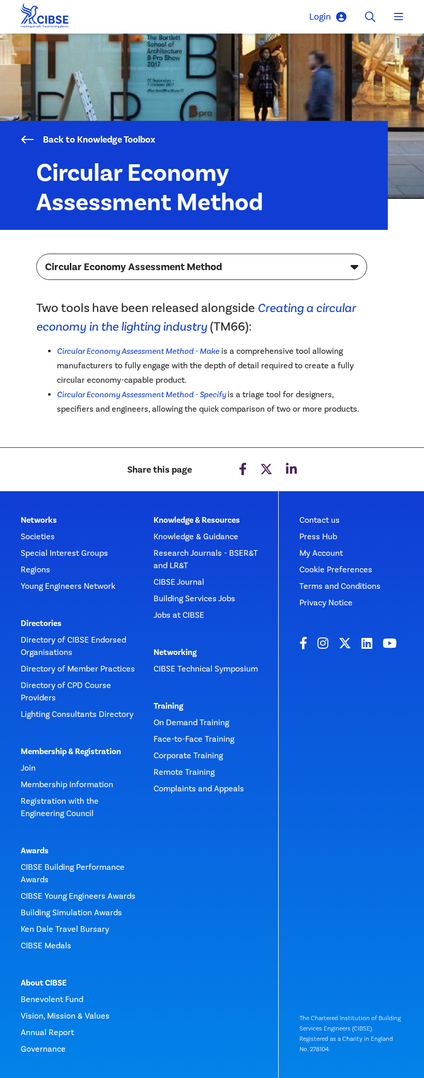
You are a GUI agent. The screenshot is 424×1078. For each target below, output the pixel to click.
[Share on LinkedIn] (291, 469)
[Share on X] (266, 469)
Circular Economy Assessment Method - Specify (141, 394)
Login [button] (320, 16)
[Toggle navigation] (399, 17)
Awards (35, 851)
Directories (41, 623)
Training (168, 706)
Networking (175, 652)
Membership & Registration (71, 751)
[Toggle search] (370, 17)
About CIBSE (44, 983)
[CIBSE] (45, 18)
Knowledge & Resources (197, 520)
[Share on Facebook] (243, 469)
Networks (39, 520)
